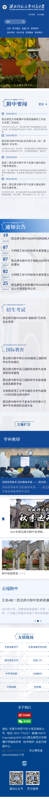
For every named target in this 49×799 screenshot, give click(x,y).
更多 (41, 104)
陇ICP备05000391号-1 (15, 750)
